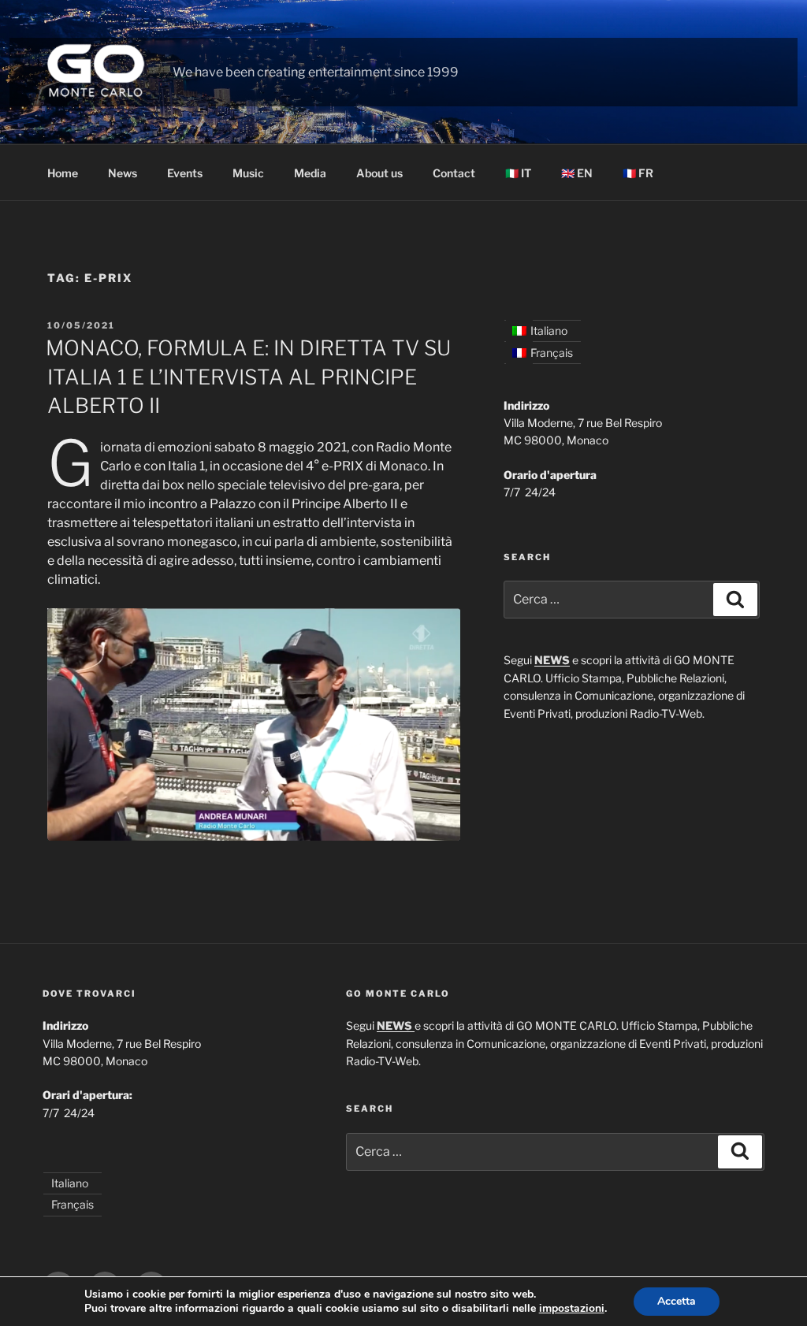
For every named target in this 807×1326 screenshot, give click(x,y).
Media (310, 173)
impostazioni (571, 1309)
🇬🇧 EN (577, 173)
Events (185, 173)
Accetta (676, 1301)
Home (62, 173)
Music (248, 173)
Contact (454, 173)
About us (379, 173)
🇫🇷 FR (638, 173)
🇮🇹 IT (518, 173)
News (122, 173)
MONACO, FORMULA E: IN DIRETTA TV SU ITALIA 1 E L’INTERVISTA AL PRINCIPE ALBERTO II (248, 377)
